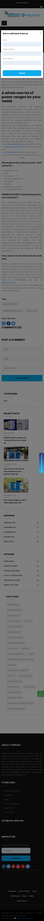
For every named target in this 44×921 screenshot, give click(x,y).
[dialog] (22, 460)
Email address (8, 58)
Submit (22, 73)
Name (5, 40)
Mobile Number (8, 49)
